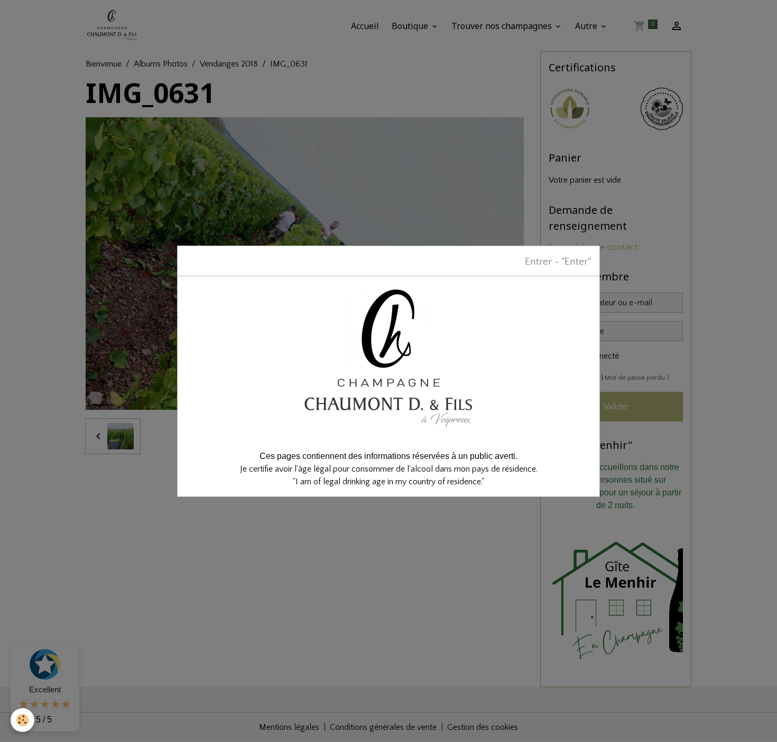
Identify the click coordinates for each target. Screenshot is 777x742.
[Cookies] (22, 720)
